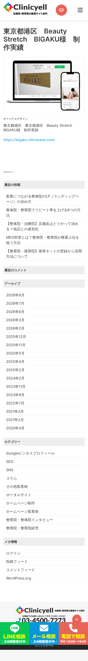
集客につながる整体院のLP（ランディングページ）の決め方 (42, 199)
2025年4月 (15, 361)
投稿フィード (17, 561)
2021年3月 (15, 411)
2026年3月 (15, 320)
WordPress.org (18, 578)
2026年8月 (15, 295)
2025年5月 (15, 353)
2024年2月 (15, 378)
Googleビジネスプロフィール (30, 453)
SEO (9, 461)
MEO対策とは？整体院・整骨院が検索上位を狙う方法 (42, 240)
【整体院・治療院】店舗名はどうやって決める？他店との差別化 (42, 226)
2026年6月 (15, 311)
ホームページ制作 (20, 503)
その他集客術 (17, 486)
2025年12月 (16, 336)
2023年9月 (15, 395)
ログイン (13, 553)
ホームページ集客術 (22, 511)
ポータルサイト (18, 494)
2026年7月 (15, 303)
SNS (9, 470)
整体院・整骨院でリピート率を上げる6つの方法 (43, 212)
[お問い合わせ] (61, 10)
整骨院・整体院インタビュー (29, 519)
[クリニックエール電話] (41, 619)
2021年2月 (15, 419)
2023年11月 (15, 386)
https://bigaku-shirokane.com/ (29, 140)
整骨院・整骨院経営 (22, 528)
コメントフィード (20, 570)
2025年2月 (15, 370)
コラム (11, 478)
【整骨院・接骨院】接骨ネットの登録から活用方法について (44, 254)
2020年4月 (15, 428)
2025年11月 (15, 345)
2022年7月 (15, 403)
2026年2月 (15, 328)
